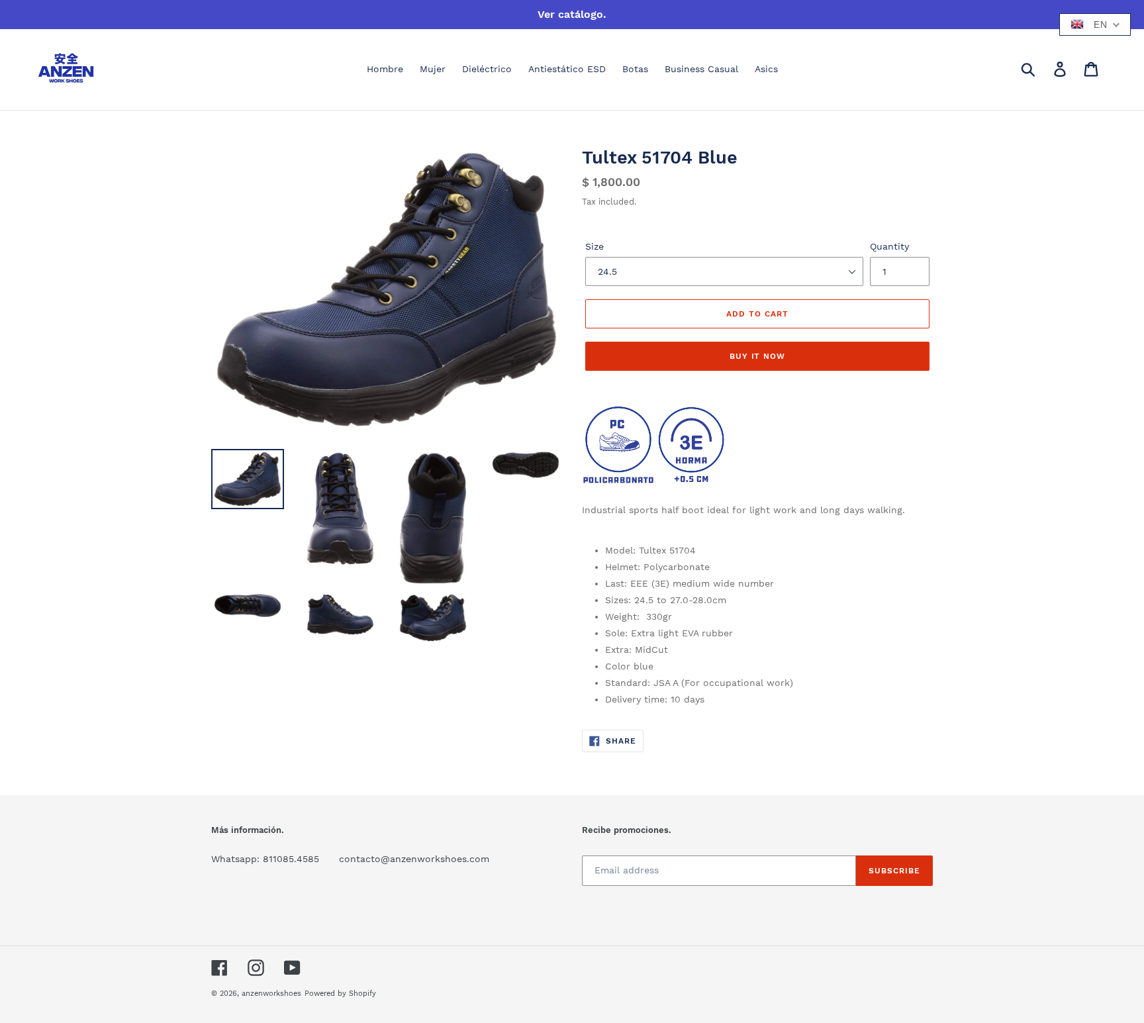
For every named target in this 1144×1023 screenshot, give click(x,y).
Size (594, 246)
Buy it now (758, 356)
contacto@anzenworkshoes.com (414, 858)
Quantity (889, 246)
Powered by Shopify (340, 993)
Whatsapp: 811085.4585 (265, 858)
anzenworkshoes (271, 993)
